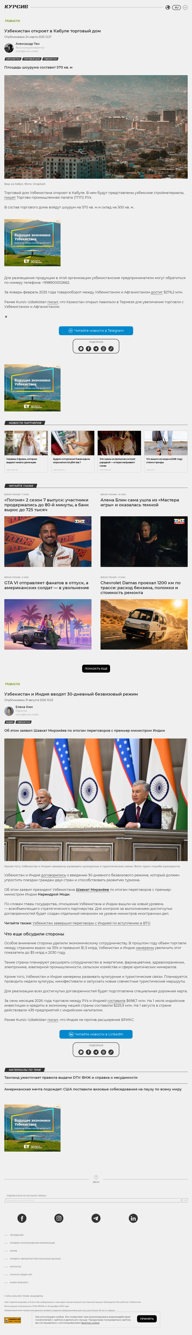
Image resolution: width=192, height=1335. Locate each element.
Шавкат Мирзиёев (93, 890)
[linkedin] (133, 1218)
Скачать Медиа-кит (21, 1275)
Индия (9, 722)
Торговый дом (32, 59)
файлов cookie (90, 1322)
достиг (157, 292)
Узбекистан (50, 59)
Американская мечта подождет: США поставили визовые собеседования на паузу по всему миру (93, 1089)
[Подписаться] (185, 1200)
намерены (145, 948)
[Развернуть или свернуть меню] (185, 7)
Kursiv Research (19, 1283)
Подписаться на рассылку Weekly (26, 1196)
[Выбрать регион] (167, 7)
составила (116, 1001)
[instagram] (58, 1218)
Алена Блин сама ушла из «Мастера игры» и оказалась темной (139, 502)
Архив (13, 1251)
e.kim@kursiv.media (27, 714)
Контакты (15, 1267)
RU (176, 7)
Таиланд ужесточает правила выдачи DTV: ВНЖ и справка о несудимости (71, 1078)
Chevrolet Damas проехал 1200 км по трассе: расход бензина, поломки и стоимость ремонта (140, 587)
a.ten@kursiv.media (27, 51)
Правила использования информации (32, 1243)
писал (52, 302)
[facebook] (21, 1218)
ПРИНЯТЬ (147, 1319)
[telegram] (96, 1218)
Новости (12, 21)
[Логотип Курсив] (16, 6)
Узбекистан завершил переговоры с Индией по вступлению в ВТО (91, 923)
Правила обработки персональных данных (35, 1259)
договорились (53, 875)
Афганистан (13, 59)
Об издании (16, 1235)
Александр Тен (28, 44)
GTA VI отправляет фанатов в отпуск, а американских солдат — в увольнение (46, 585)
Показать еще (96, 668)
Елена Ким (24, 707)
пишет (10, 197)
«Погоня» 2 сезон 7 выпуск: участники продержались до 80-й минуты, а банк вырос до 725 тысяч (46, 505)
